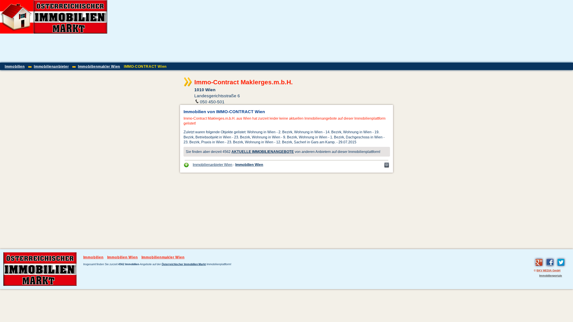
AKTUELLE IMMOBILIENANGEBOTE (262, 152)
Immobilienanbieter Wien (212, 165)
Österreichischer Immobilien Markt (184, 264)
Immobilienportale (550, 275)
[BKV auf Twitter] (561, 266)
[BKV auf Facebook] (550, 266)
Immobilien (93, 257)
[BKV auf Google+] (539, 266)
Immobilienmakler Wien (163, 257)
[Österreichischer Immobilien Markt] (40, 284)
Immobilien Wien (249, 165)
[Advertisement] (520, 31)
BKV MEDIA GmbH (548, 270)
